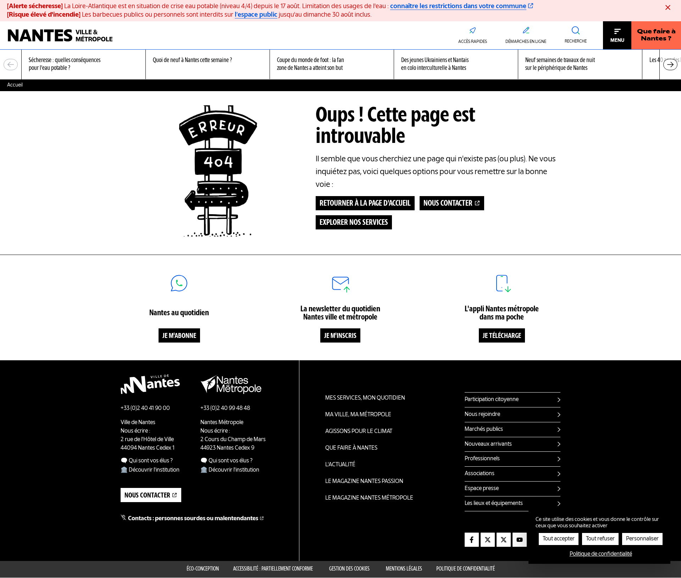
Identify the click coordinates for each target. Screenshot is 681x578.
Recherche (576, 41)
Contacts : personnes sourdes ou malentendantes (193, 519)
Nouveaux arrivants (488, 444)
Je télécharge (502, 336)
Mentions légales (404, 569)
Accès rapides (472, 42)
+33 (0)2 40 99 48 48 (225, 408)
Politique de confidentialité (465, 569)
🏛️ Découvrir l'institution (150, 470)
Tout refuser (600, 539)
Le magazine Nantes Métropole (369, 498)
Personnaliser (642, 539)
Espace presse (482, 488)
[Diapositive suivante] (670, 64)
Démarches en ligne (525, 42)
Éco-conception (203, 569)
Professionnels (482, 459)
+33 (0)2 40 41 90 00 (145, 408)
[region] (340, 65)
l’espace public (256, 15)
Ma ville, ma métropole (358, 415)
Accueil (15, 85)
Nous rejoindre (482, 414)
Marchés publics (484, 429)
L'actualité (340, 465)
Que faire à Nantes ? (656, 35)
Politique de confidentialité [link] (601, 554)
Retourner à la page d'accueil (365, 203)
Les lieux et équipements (494, 503)
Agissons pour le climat (358, 431)
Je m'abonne (179, 336)
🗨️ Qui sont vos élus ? (147, 461)
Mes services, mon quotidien (365, 398)
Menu (617, 40)
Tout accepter (559, 539)
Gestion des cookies (349, 569)
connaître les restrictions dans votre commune (458, 6)
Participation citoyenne (492, 399)
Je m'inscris (340, 336)
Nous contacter (447, 203)
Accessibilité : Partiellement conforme (273, 569)
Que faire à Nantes (351, 448)
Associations (479, 474)
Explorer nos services (354, 223)
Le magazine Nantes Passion (364, 481)
